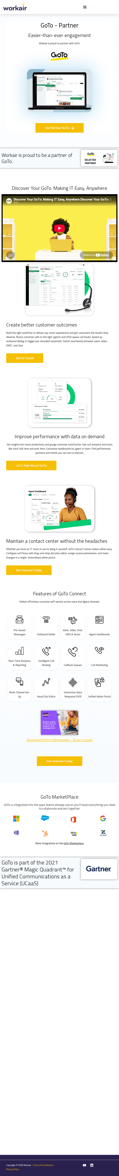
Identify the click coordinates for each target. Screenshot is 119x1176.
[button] (85, 7)
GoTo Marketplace (74, 843)
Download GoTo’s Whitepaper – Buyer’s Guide (59, 739)
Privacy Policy (12, 1169)
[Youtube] (84, 1165)
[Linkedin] (91, 1165)
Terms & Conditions (43, 1165)
